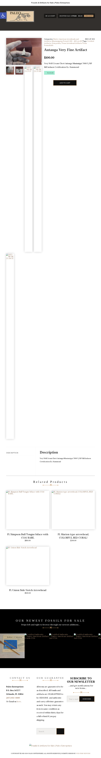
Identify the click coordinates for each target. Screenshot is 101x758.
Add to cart (65, 83)
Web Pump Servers (83, 753)
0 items (74, 16)
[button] (3, 15)
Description (12, 453)
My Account (50, 16)
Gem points (56, 43)
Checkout (89, 16)
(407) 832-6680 (13, 698)
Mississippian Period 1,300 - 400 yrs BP (67, 41)
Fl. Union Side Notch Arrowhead (27, 590)
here (19, 701)
